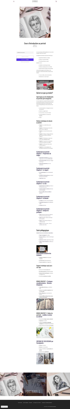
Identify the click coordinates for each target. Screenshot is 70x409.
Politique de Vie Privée (37, 402)
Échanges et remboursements (47, 402)
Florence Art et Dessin (53, 406)
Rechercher (20, 402)
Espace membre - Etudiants (27, 402)
